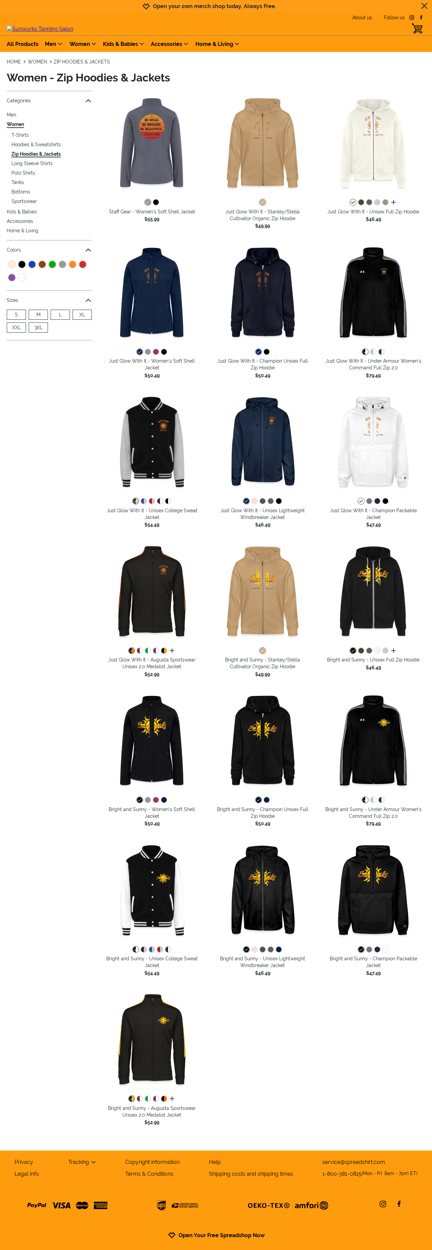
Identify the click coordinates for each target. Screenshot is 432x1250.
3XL (38, 327)
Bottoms (20, 191)
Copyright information (152, 1162)
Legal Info (27, 1174)
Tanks (17, 182)
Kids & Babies (120, 44)
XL (82, 314)
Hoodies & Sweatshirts (36, 144)
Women (80, 44)
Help (215, 1162)
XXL (16, 327)
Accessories (166, 44)
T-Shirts (20, 135)
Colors (14, 250)
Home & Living (214, 44)
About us (362, 17)
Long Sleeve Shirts (32, 163)
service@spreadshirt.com (353, 1162)
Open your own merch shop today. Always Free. (214, 6)
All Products (22, 44)
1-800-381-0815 (369, 1174)
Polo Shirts (23, 173)
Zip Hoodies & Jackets (36, 154)
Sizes (12, 300)
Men (50, 44)
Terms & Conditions (149, 1174)
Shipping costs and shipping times (251, 1174)
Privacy (24, 1162)
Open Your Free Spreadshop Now (222, 1235)
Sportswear (24, 201)
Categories (19, 100)
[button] (152, 143)
